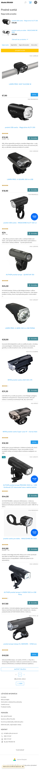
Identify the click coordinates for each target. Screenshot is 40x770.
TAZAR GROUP (20, 750)
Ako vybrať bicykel (6, 716)
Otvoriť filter (20, 50)
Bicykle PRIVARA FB (9, 742)
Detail (34, 94)
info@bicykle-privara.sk (11, 733)
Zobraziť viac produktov (19, 39)
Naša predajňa (5, 700)
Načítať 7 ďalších (20, 669)
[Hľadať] (25, 2)
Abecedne (34, 45)
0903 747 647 (7, 736)
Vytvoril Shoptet (22, 760)
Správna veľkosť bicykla (8, 719)
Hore (21, 683)
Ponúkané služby (6, 707)
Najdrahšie (14, 45)
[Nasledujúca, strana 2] (20, 674)
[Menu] (36, 2)
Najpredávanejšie (24, 45)
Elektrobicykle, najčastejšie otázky (11, 725)
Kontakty (3, 697)
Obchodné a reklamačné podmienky (11, 702)
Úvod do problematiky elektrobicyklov (12, 722)
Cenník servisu (5, 705)
